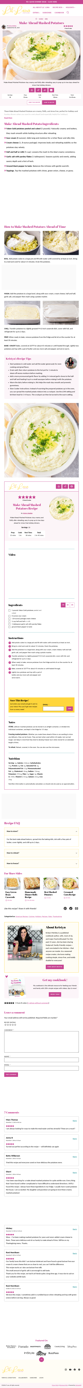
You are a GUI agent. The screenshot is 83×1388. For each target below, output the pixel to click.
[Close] (59, 665)
